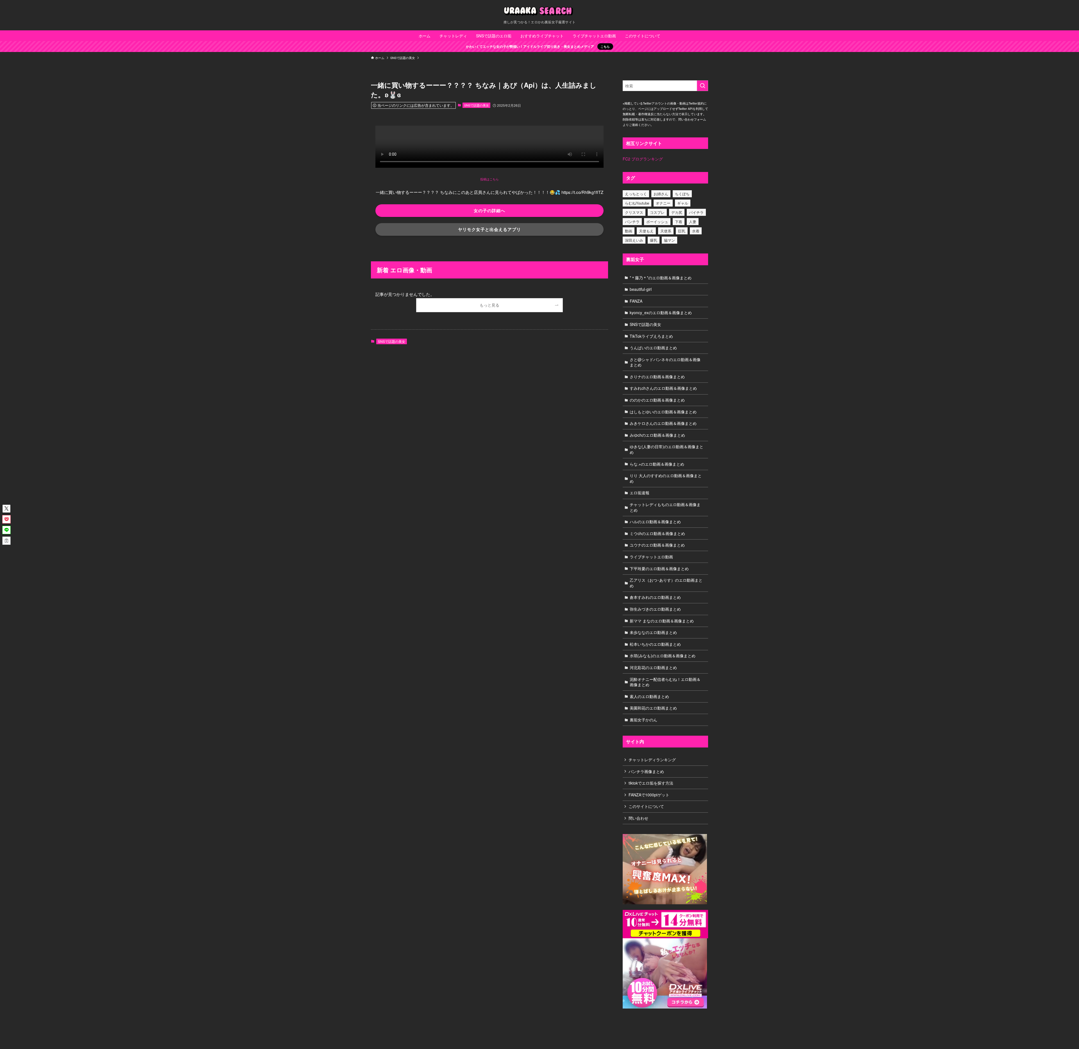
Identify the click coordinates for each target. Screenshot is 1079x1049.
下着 (678, 221)
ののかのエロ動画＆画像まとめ (657, 400)
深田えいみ (634, 240)
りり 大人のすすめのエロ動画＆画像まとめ (666, 478)
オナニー (663, 203)
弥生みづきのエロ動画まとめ (655, 609)
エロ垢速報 (639, 492)
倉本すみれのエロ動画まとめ (655, 597)
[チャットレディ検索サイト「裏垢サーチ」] (539, 11)
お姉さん (661, 193)
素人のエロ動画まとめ (649, 696)
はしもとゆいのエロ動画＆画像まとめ (663, 411)
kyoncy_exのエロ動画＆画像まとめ (661, 312)
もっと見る (489, 305)
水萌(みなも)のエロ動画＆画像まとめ (662, 655)
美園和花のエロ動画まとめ (653, 708)
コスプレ (657, 212)
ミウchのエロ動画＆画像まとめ (657, 533)
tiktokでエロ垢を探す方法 (651, 783)
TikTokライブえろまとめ (651, 336)
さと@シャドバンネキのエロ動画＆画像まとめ (665, 362)
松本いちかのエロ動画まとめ (655, 644)
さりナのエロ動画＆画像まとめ (657, 376)
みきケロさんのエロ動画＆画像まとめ (663, 423)
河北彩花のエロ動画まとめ (653, 667)
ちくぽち (682, 193)
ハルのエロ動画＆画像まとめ (655, 521)
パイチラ (696, 212)
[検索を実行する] (702, 85)
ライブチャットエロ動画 (651, 556)
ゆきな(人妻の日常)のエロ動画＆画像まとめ (666, 449)
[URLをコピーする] (6, 540)
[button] (6, 508)
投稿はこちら (489, 179)
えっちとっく (636, 193)
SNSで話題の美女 (476, 105)
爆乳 (653, 240)
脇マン (669, 240)
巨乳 (681, 231)
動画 (628, 231)
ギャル (682, 203)
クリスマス (634, 212)
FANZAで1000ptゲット (649, 794)
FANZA (636, 301)
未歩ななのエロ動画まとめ (653, 632)
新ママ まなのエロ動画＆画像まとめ (662, 621)
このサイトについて (646, 806)
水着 (695, 231)
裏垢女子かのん (643, 719)
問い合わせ (638, 818)
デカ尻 (676, 212)
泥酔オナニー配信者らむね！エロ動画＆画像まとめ (665, 682)
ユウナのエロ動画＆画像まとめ (657, 545)
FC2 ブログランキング (643, 159)
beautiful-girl (641, 289)
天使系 (665, 231)
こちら (605, 46)
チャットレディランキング (652, 759)
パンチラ (632, 221)
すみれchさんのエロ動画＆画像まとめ (663, 388)
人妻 (692, 221)
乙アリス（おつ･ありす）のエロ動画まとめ (666, 582)
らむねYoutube (637, 203)
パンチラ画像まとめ (646, 771)
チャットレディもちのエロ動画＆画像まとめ (665, 507)
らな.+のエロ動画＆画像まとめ (657, 464)
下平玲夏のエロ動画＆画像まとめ (659, 568)
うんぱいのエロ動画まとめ (653, 347)
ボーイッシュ (657, 221)
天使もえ (646, 231)
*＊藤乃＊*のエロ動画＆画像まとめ (661, 277)
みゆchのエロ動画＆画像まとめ (657, 435)
